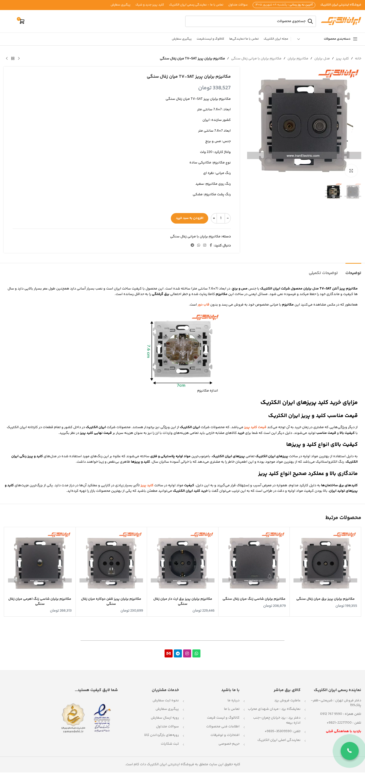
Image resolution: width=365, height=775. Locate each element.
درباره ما (234, 700)
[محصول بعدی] (7, 59)
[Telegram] (178, 653)
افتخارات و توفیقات (225, 735)
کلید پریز (342, 58)
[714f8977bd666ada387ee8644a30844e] (169, 653)
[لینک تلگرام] (192, 245)
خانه (358, 58)
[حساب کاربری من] (10, 21)
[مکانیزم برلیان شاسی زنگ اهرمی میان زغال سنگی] (40, 563)
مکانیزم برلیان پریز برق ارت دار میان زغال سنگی (182, 601)
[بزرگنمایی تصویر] (351, 170)
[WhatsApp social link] (199, 245)
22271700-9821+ (339, 723)
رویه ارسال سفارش (165, 718)
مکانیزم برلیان (297, 58)
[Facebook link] (211, 245)
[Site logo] (341, 21)
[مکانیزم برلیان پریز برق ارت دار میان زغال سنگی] (182, 563)
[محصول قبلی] (19, 59)
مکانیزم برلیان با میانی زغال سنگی (256, 58)
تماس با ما (232, 709)
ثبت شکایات (170, 744)
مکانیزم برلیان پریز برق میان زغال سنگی (325, 599)
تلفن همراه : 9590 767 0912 (340, 714)
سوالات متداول (167, 726)
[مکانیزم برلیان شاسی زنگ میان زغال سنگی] (254, 563)
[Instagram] (187, 653)
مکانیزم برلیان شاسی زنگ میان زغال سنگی (254, 599)
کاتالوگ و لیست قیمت (223, 718)
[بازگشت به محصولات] (13, 59)
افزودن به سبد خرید (189, 218)
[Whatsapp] (196, 653)
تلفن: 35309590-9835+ (283, 731)
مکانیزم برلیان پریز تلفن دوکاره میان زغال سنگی (111, 601)
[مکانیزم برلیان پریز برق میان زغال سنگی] (325, 563)
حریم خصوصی (229, 744)
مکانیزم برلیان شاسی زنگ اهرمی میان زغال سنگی (39, 601)
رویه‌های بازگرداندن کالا (161, 735)
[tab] (353, 270)
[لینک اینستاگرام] (205, 245)
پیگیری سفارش (167, 709)
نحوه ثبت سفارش (166, 700)
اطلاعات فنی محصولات (223, 726)
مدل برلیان (322, 58)
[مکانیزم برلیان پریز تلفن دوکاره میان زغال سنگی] (111, 563)
